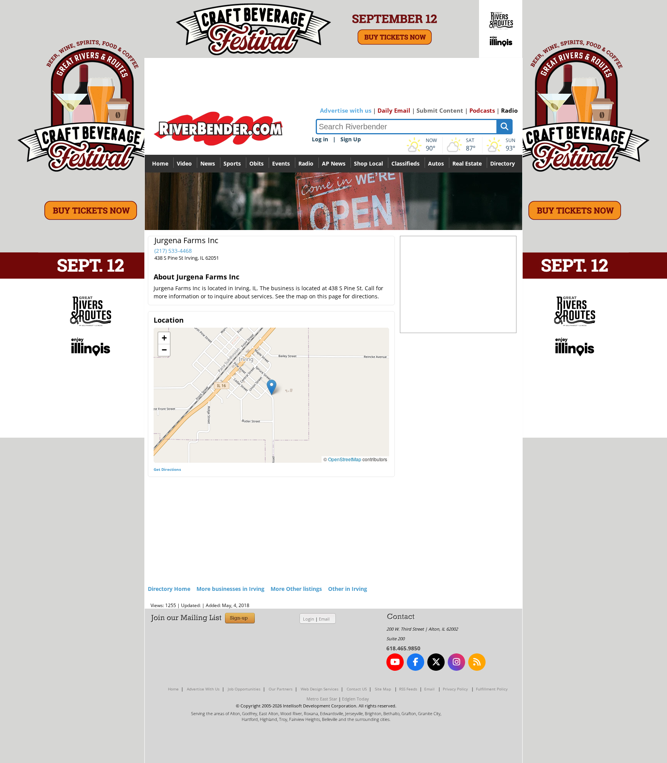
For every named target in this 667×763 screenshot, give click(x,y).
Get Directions (167, 469)
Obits (256, 163)
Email (324, 619)
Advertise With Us (203, 689)
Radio (509, 110)
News (207, 163)
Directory (502, 163)
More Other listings (296, 588)
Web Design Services (320, 689)
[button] (271, 387)
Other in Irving (347, 588)
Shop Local (368, 163)
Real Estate (467, 163)
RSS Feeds (408, 689)
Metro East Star (321, 699)
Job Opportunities (244, 689)
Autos (436, 163)
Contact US (357, 689)
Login (308, 619)
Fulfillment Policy (492, 689)
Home (160, 163)
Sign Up (350, 139)
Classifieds (405, 163)
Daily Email (394, 110)
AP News (333, 163)
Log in (320, 139)
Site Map (383, 689)
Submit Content (439, 110)
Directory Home (169, 588)
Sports (232, 163)
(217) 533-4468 (173, 250)
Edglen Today (355, 699)
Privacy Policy (455, 689)
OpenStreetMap (344, 459)
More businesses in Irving (230, 588)
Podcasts (482, 110)
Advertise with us (345, 110)
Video (184, 163)
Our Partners (281, 689)
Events (281, 163)
